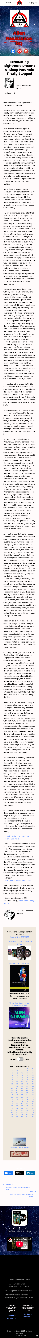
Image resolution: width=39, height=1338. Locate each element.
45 (33, 1086)
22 (17, 1077)
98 (22, 1110)
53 (22, 1090)
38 (22, 1084)
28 (22, 1080)
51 (12, 1090)
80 (33, 1101)
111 (12, 1117)
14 (27, 1073)
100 (33, 1110)
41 (12, 1086)
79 (27, 1101)
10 (32, 1071)
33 (22, 1082)
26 (12, 1080)
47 (17, 1088)
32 (17, 1082)
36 (12, 1084)
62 (17, 1095)
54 (27, 1090)
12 (17, 1073)
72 (17, 1099)
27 (17, 1080)
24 (27, 1077)
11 (12, 1073)
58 (22, 1093)
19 (27, 1075)
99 (27, 1110)
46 (12, 1088)
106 (12, 1115)
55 (33, 1090)
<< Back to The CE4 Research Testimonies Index (16, 837)
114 (27, 1117)
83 (22, 1104)
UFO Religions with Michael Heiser (19, 1290)
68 (22, 1097)
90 (33, 1106)
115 (33, 1117)
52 (17, 1090)
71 (12, 1099)
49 (27, 1088)
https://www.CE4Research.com (17, 880)
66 (12, 1097)
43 (22, 1086)
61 (12, 1095)
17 (17, 1075)
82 (17, 1104)
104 (27, 1112)
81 (12, 1104)
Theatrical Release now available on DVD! (19, 1004)
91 (12, 1108)
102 (17, 1112)
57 (17, 1093)
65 (33, 1095)
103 (22, 1112)
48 (22, 1088)
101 (12, 1112)
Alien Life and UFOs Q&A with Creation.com (19, 1285)
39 (27, 1084)
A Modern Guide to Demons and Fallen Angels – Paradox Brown (19, 1296)
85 (33, 1104)
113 (22, 1117)
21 (12, 1077)
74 (27, 1099)
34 (27, 1082)
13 (22, 1073)
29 (27, 1080)
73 (22, 1099)
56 (12, 1093)
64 (27, 1095)
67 (17, 1097)
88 (22, 1106)
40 (33, 1084)
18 (22, 1075)
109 (27, 1115)
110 (33, 1115)
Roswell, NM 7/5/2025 (19, 937)
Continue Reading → (11, 1317)
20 (33, 1075)
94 (27, 1108)
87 (17, 1106)
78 (22, 1101)
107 (17, 1115)
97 (17, 1110)
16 (12, 1075)
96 (12, 1110)
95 (33, 1108)
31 (12, 1082)
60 (33, 1093)
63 (22, 1095)
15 (32, 1073)
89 (27, 1106)
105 (33, 1112)
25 (33, 1077)
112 (17, 1117)
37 (17, 1084)
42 (17, 1086)
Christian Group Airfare (20, 1147)
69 (27, 1097)
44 (27, 1086)
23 (22, 1077)
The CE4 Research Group (19, 1279)
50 (33, 1088)
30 (33, 1080)
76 (12, 1101)
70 (33, 1097)
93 (22, 1108)
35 (33, 1082)
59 (27, 1093)
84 (27, 1104)
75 (33, 1099)
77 (17, 1101)
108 (22, 1115)
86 (12, 1106)
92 (17, 1108)
